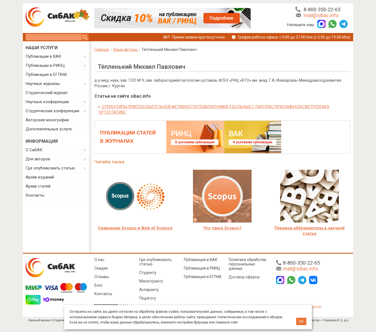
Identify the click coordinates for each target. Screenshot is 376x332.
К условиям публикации (194, 142)
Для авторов (38, 159)
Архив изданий (40, 177)
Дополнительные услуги (49, 129)
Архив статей (38, 186)
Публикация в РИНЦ (202, 268)
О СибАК (34, 149)
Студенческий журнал (46, 92)
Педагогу (147, 298)
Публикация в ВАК (200, 259)
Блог (98, 285)
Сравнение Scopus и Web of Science (135, 228)
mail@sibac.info (321, 15)
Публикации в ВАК (43, 56)
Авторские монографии (47, 120)
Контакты (35, 195)
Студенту (147, 272)
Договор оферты (244, 277)
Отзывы (101, 277)
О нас (99, 259)
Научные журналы (43, 83)
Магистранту (151, 281)
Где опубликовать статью (50, 168)
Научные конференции (47, 101)
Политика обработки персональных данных (247, 264)
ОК (301, 321)
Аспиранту (149, 289)
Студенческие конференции (52, 110)
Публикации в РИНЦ (45, 65)
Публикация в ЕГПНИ (46, 74)
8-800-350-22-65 (322, 9)
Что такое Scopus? (222, 228)
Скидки (101, 268)
